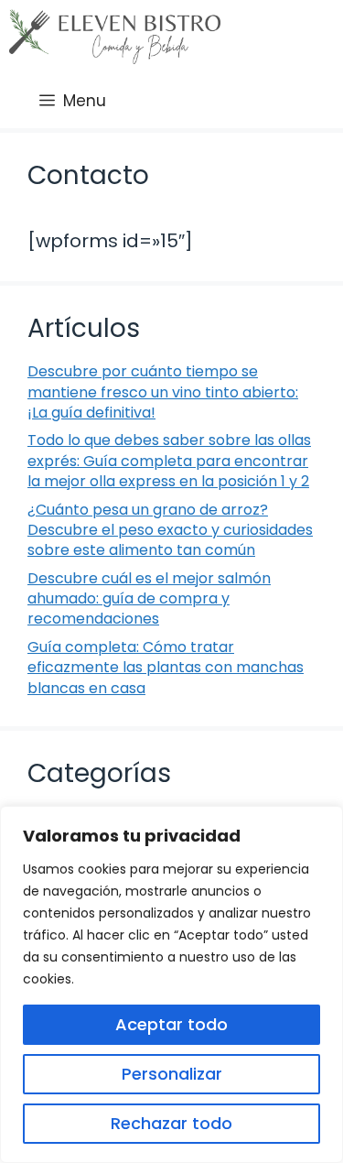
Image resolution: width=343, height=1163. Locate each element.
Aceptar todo (171, 1024)
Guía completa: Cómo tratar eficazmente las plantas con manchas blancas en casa (165, 667)
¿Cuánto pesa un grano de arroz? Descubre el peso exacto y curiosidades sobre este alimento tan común (170, 530)
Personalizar (172, 1073)
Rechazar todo (171, 1123)
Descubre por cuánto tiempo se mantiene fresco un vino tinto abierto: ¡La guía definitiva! (162, 392)
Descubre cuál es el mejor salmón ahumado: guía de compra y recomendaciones (149, 599)
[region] (171, 984)
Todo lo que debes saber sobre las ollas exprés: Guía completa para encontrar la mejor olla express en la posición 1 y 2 (169, 460)
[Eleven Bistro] (114, 36)
